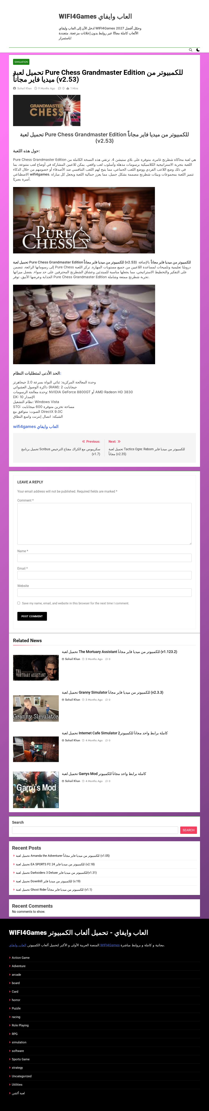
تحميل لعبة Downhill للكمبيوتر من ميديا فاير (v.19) (48, 881)
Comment (25, 500)
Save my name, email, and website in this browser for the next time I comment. (75, 603)
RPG (15, 1034)
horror (16, 1000)
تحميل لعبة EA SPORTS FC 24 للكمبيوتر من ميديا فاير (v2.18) (55, 864)
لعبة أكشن (18, 1093)
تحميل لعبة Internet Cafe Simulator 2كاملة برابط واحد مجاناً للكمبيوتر (115, 733)
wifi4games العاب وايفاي (36, 426)
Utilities (17, 1084)
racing (16, 1017)
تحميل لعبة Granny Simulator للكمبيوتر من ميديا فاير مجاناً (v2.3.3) (112, 692)
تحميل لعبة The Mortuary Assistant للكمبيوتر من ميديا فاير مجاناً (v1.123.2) (119, 652)
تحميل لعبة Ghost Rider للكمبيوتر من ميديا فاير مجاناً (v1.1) (54, 889)
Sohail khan (24, 88)
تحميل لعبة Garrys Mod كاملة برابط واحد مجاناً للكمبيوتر (104, 774)
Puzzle (16, 1008)
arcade (16, 975)
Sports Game (21, 1059)
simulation (21, 62)
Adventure (19, 966)
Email (22, 568)
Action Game (21, 958)
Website (23, 586)
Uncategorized (21, 1076)
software (18, 1051)
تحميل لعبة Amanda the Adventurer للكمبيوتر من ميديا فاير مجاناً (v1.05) (63, 856)
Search (18, 822)
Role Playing (20, 1025)
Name (22, 551)
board (16, 983)
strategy (17, 1068)
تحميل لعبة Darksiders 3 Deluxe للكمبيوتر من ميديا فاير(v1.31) (56, 873)
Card (15, 991)
